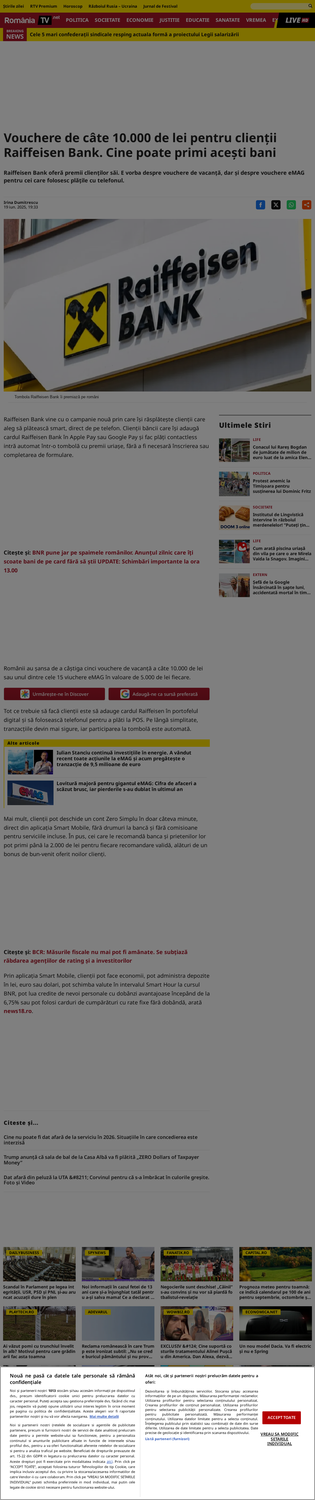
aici (110, 1461)
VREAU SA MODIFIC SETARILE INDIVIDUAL (279, 1438)
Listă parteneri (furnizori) (167, 1438)
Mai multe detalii (104, 1416)
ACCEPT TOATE (282, 1417)
